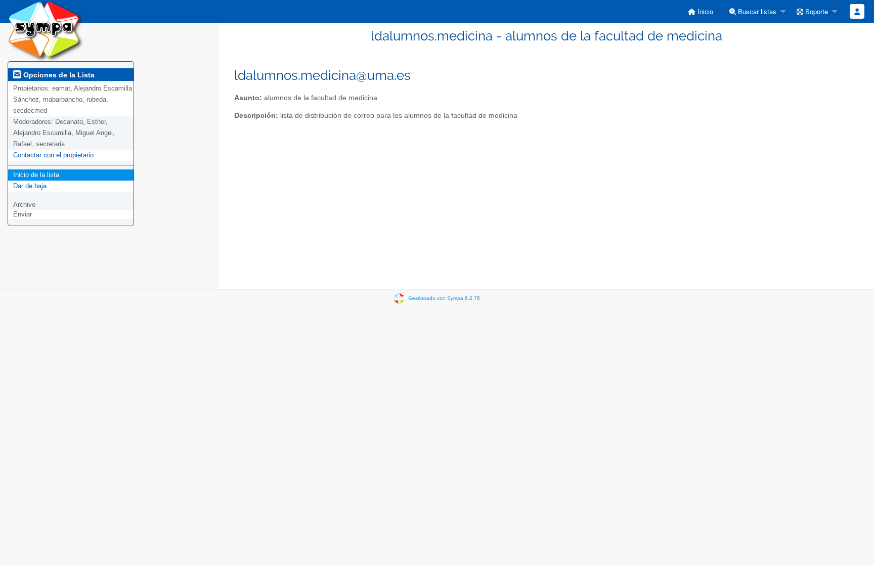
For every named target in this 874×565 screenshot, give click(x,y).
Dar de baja (30, 186)
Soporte (815, 11)
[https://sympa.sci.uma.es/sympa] (45, 30)
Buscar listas (756, 11)
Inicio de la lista (36, 175)
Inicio (704, 11)
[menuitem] (700, 11)
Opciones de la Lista (58, 75)
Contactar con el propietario (53, 155)
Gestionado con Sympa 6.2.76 (444, 298)
